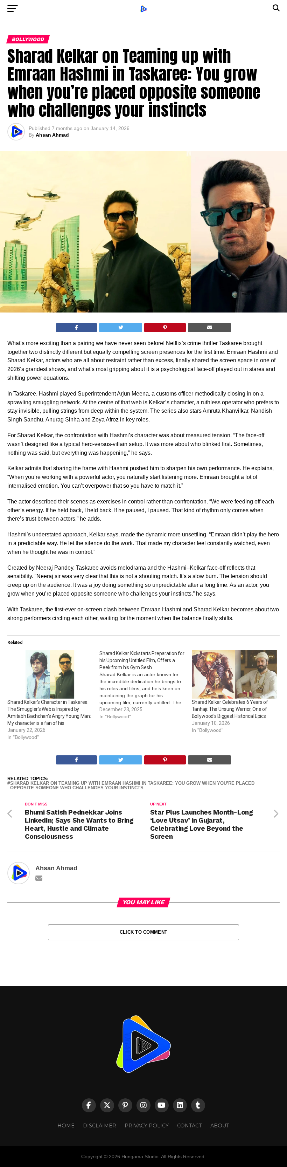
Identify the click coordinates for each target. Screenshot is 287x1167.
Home (66, 1126)
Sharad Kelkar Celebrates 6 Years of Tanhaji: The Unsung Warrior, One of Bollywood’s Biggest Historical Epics (230, 709)
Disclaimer (99, 1126)
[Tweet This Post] (120, 327)
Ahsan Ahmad (52, 135)
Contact (189, 1126)
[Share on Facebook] (76, 327)
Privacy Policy (147, 1126)
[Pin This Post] (165, 327)
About (219, 1126)
